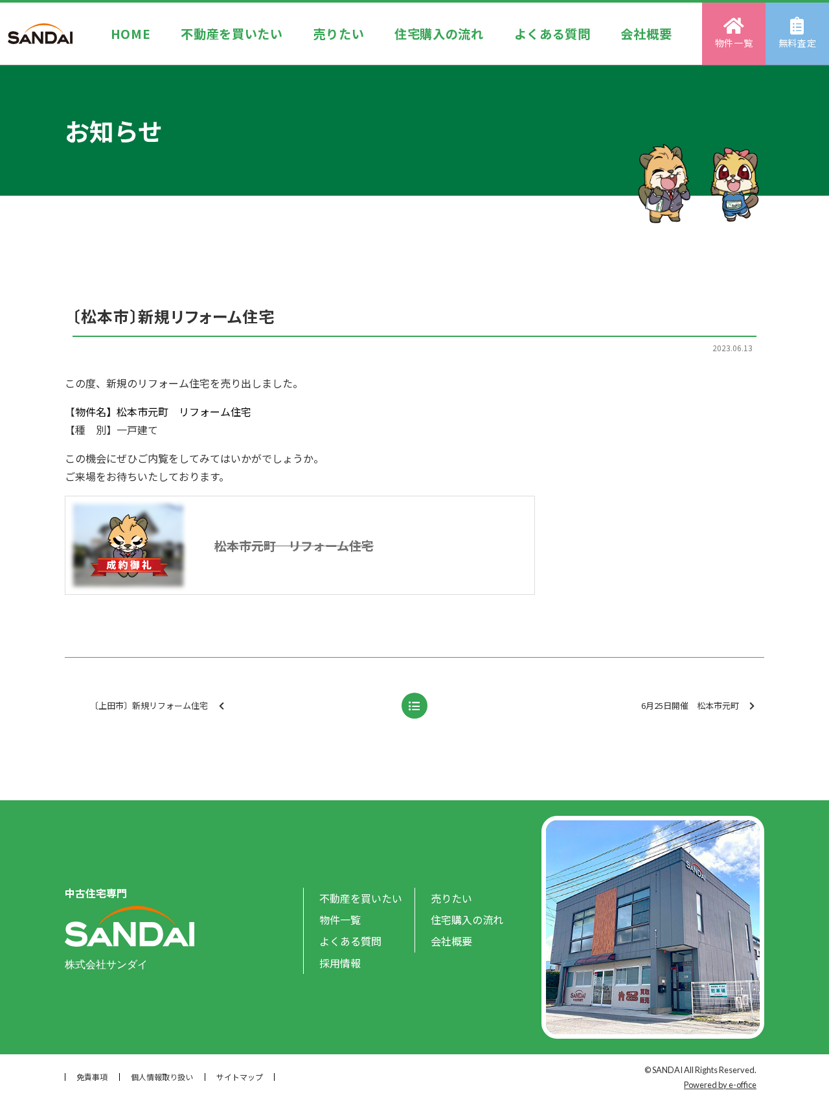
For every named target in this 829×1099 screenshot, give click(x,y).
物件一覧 (734, 42)
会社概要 (646, 34)
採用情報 (340, 963)
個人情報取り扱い (162, 1076)
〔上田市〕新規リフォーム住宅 (149, 705)
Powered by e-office (720, 1085)
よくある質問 (552, 34)
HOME (131, 34)
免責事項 (92, 1076)
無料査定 (797, 42)
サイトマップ (239, 1076)
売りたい (339, 34)
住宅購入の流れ (439, 34)
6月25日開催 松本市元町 (690, 705)
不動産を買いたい (232, 34)
